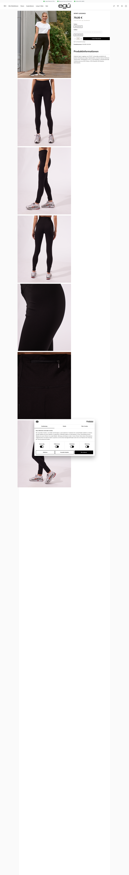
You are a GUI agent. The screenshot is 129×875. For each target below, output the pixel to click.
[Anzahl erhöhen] (81, 38)
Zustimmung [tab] (44, 426)
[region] (45, 409)
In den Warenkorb (96, 38)
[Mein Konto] (122, 6)
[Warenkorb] (126, 6)
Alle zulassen (84, 452)
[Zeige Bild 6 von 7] (19, 411)
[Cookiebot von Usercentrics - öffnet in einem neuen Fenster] (87, 422)
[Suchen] (114, 6)
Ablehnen (45, 452)
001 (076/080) (79, 32)
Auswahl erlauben (64, 452)
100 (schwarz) (78, 26)
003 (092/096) (98, 32)
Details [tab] (64, 426)
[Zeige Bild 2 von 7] (19, 406)
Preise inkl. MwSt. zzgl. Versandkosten (82, 20)
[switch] (57, 447)
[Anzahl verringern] (75, 38)
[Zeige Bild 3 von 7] (19, 407)
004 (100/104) (78, 35)
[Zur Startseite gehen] (64, 6)
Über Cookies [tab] (84, 426)
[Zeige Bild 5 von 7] (19, 410)
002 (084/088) (88, 32)
